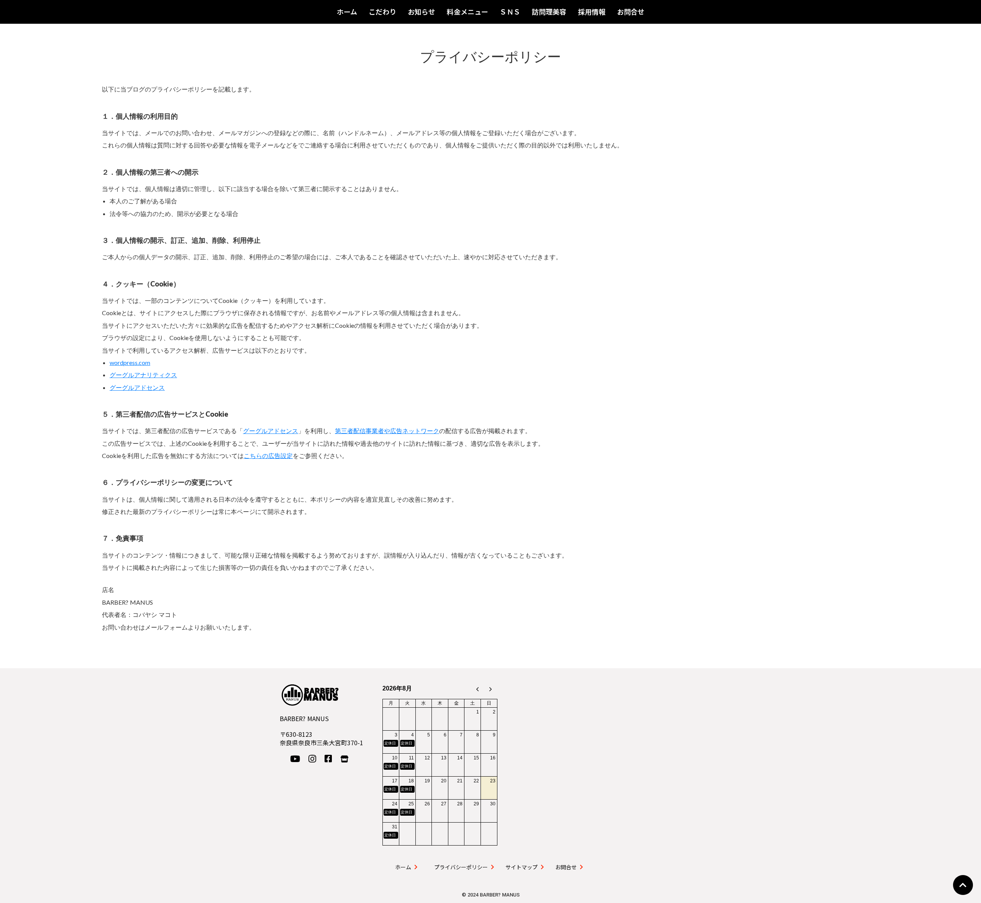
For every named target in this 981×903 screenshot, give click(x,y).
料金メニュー (467, 11)
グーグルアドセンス (137, 387)
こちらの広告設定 (268, 455)
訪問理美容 (549, 11)
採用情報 (591, 11)
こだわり (382, 11)
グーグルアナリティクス (143, 374)
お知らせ (421, 11)
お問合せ (631, 11)
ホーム (347, 11)
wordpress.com (130, 362)
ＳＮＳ (510, 11)
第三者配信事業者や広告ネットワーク (387, 430)
